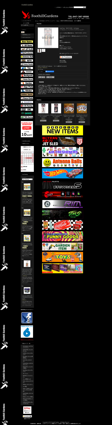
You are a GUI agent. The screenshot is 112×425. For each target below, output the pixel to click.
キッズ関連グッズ (27, 379)
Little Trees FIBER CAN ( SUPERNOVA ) (27, 297)
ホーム (36, 20)
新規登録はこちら (26, 34)
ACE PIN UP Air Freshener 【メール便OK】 (44, 116)
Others (58, 20)
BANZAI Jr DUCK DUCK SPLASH (27, 245)
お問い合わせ (66, 7)
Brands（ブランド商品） (28, 396)
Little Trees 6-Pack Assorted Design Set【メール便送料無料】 (27, 220)
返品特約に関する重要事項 (44, 74)
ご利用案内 (58, 7)
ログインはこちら (26, 37)
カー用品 (25, 386)
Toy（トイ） (25, 373)
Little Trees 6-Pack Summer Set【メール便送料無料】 (27, 193)
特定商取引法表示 (26, 141)
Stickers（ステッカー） (28, 384)
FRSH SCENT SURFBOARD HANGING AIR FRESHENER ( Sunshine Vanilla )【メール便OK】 (27, 271)
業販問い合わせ (25, 143)
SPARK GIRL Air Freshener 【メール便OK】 (57, 116)
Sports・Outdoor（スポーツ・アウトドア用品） (28, 390)
